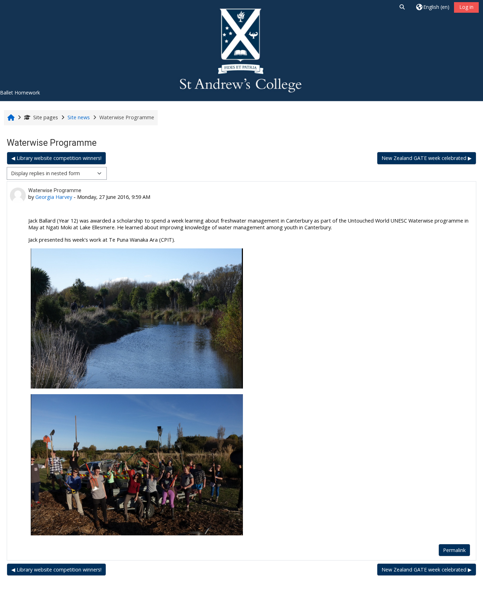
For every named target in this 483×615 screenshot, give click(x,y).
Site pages (45, 117)
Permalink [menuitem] (454, 550)
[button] (402, 6)
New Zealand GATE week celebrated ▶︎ (427, 158)
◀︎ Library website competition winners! (56, 158)
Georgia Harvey (53, 197)
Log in (466, 7)
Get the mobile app (187, 607)
